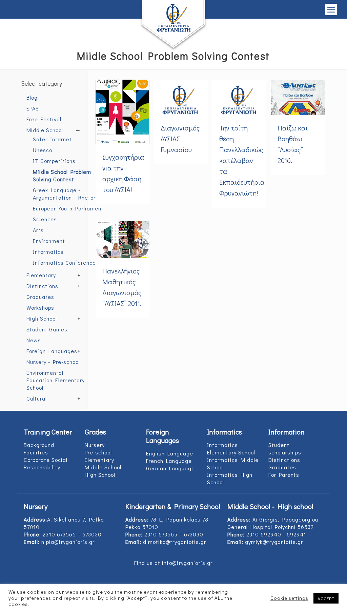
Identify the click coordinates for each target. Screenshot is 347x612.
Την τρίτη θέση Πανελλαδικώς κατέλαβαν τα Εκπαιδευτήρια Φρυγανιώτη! (242, 160)
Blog (32, 97)
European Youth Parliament (68, 208)
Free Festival (43, 119)
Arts (38, 229)
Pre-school (98, 452)
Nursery (95, 444)
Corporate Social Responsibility (45, 463)
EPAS (32, 108)
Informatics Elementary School (231, 448)
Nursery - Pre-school (53, 361)
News (33, 340)
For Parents (283, 474)
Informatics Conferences (66, 262)
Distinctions (42, 285)
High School (41, 318)
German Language (170, 468)
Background (39, 444)
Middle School (44, 130)
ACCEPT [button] (326, 598)
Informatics (48, 251)
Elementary (41, 275)
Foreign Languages (51, 350)
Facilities (36, 452)
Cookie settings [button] (289, 598)
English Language (169, 453)
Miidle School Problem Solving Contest (62, 175)
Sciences (45, 219)
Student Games (46, 329)
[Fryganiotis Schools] (173, 25)
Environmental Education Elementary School (55, 380)
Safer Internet (52, 139)
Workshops (40, 307)
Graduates (40, 296)
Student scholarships (284, 448)
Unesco (42, 150)
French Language (169, 460)
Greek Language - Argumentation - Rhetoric (66, 193)
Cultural (36, 398)
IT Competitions (54, 160)
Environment (49, 240)
